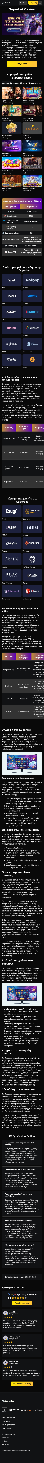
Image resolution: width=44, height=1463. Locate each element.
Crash (25, 83)
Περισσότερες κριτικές (22, 1384)
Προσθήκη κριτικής (22, 1303)
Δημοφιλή (5, 83)
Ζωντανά (16, 83)
